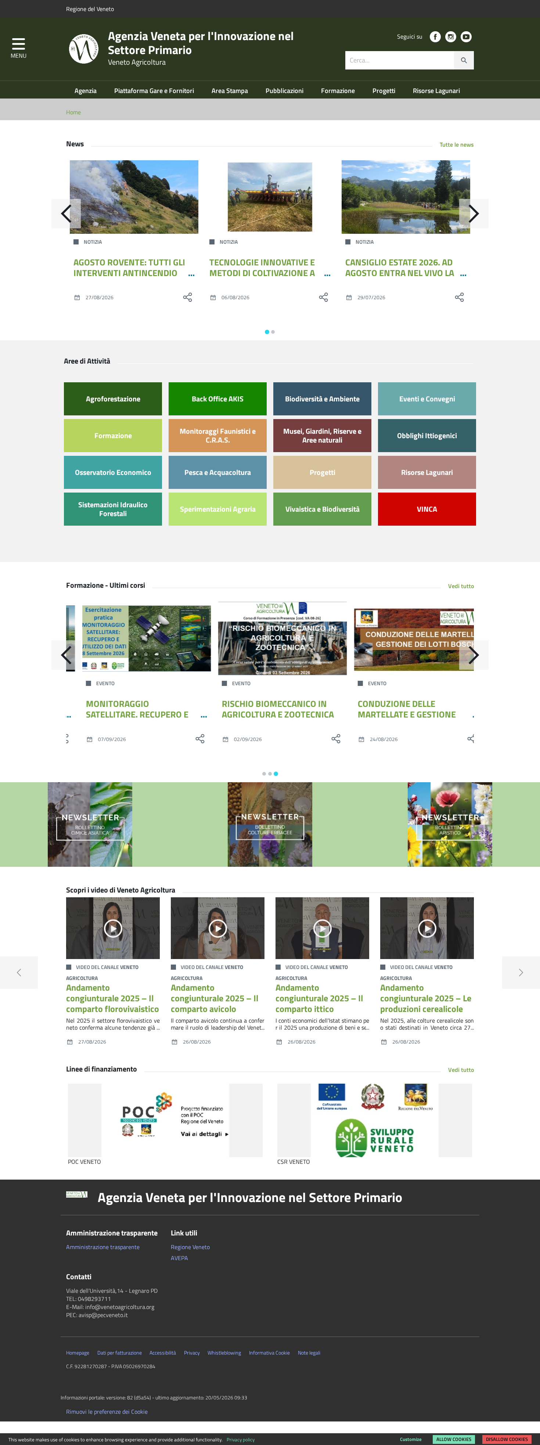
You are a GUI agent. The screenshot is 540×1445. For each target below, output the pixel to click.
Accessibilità (163, 1353)
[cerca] (464, 60)
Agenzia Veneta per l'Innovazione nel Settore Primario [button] (250, 1197)
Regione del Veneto (90, 8)
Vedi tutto (461, 586)
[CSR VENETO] (374, 1120)
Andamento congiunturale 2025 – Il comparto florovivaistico (112, 998)
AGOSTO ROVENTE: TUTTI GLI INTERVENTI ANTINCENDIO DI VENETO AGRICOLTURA (129, 272)
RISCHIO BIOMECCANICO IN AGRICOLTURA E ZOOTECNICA (265, 709)
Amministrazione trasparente (103, 1246)
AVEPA (179, 1257)
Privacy (192, 1353)
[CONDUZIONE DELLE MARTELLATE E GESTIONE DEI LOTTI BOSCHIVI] (406, 638)
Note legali (309, 1353)
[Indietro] (66, 213)
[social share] (187, 297)
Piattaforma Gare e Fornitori (154, 91)
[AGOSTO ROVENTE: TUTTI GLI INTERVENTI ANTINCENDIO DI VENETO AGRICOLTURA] (134, 197)
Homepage (77, 1353)
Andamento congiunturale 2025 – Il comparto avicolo (214, 998)
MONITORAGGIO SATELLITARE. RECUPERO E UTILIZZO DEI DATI (124, 714)
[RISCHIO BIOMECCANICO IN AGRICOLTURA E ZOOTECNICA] (270, 638)
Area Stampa (230, 91)
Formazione (338, 91)
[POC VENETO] (165, 1120)
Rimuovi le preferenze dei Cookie (107, 1411)
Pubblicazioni (285, 91)
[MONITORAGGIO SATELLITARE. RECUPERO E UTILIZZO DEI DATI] (134, 638)
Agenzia (86, 91)
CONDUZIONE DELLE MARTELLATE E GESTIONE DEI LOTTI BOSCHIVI (394, 714)
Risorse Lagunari (436, 91)
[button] (18, 49)
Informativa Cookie (269, 1353)
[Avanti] (474, 213)
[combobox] (409, 60)
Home (73, 112)
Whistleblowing (224, 1353)
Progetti (384, 91)
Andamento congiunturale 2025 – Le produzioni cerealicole (425, 998)
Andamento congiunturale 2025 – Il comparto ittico (319, 998)
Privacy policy (241, 1439)
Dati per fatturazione (119, 1353)
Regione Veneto (190, 1246)
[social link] (435, 36)
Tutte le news (457, 144)
